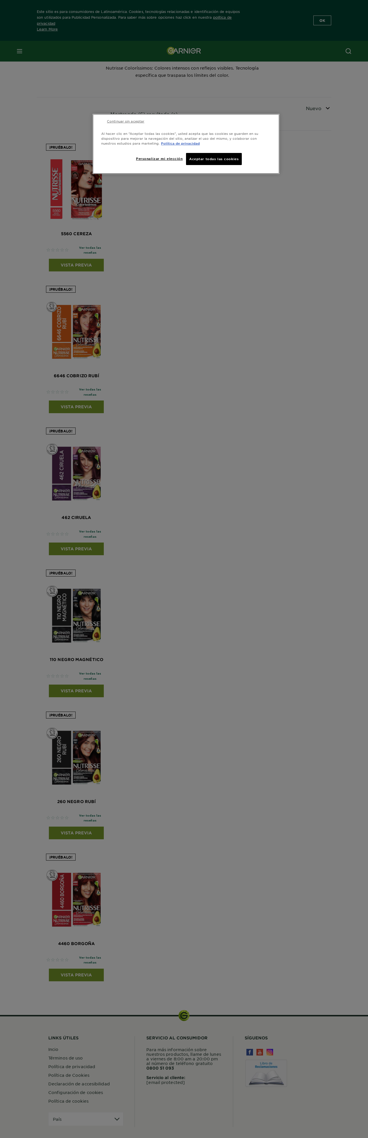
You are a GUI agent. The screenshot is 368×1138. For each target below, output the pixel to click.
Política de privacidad (180, 143)
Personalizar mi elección (159, 158)
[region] (186, 144)
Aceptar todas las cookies (214, 159)
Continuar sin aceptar (125, 121)
